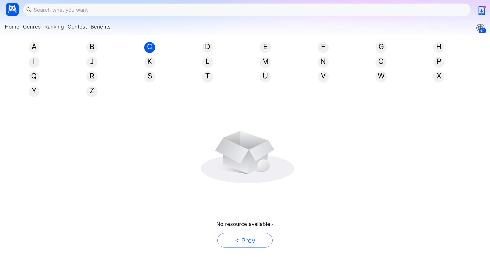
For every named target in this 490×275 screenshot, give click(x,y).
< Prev (245, 240)
